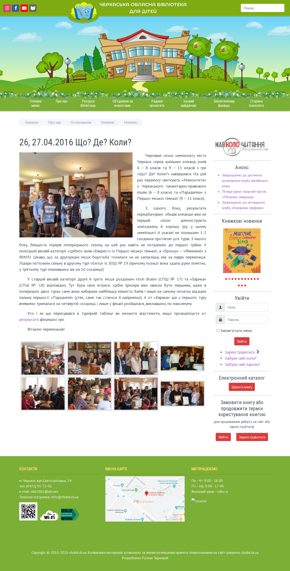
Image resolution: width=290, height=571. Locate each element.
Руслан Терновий (155, 558)
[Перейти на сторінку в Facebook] (15, 10)
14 (245, 285)
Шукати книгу (242, 387)
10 (255, 279)
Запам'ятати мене (236, 330)
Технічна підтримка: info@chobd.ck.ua (48, 497)
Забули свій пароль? (242, 364)
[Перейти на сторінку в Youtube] (23, 10)
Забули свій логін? (240, 358)
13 (242, 285)
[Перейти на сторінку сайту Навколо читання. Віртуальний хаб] (32, 10)
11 (258, 279)
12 (239, 285)
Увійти (242, 341)
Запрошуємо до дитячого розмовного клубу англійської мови (245, 180)
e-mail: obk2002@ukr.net (38, 491)
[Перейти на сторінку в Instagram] (6, 10)
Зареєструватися (240, 352)
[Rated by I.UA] (199, 500)
